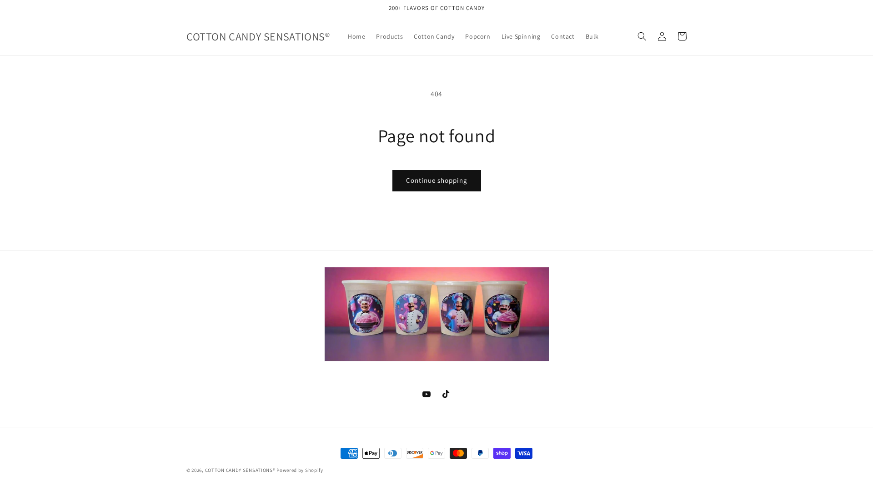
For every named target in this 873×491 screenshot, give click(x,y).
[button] (642, 36)
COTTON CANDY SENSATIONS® (240, 470)
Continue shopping (436, 180)
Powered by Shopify (299, 470)
